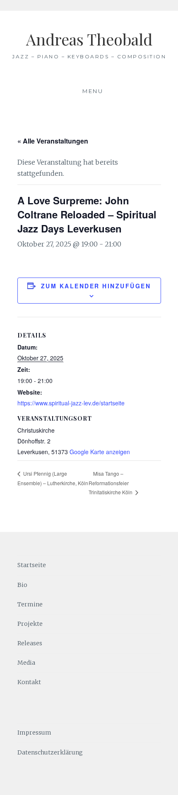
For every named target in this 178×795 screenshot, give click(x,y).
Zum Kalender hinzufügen (96, 286)
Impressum (34, 732)
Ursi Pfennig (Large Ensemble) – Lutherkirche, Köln (52, 478)
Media (26, 662)
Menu (92, 91)
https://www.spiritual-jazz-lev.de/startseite (71, 403)
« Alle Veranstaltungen (52, 141)
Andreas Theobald (89, 39)
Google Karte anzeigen (100, 452)
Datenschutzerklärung (50, 752)
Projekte (30, 623)
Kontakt (29, 682)
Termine (30, 604)
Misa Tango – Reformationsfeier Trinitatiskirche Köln (111, 483)
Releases (29, 643)
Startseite (31, 565)
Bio (22, 585)
